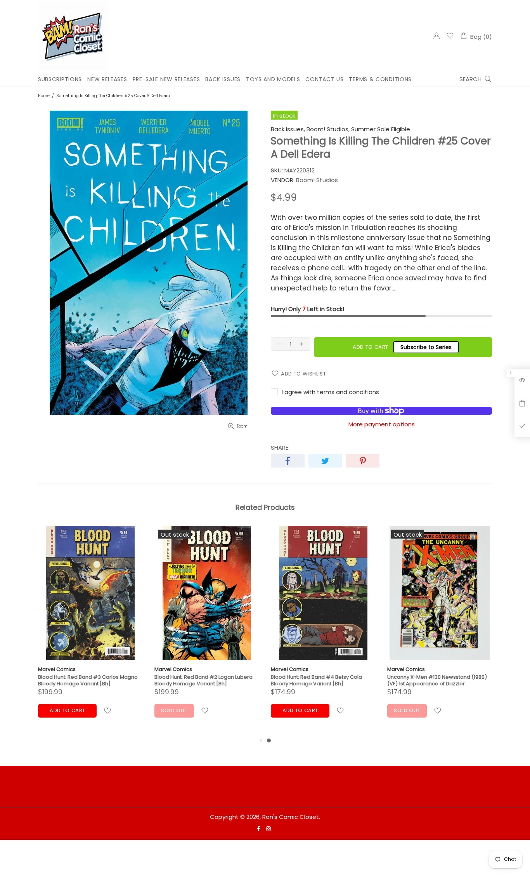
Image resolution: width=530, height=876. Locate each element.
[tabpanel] (323, 631)
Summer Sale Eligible (380, 129)
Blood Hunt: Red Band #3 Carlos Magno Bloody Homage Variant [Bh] (88, 680)
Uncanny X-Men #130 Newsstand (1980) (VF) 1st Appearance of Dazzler (437, 680)
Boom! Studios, (328, 129)
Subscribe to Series (426, 347)
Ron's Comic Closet (73, 36)
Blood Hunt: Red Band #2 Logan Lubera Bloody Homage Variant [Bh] (203, 680)
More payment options (381, 424)
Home (44, 96)
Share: (280, 448)
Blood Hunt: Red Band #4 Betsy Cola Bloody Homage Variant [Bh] (316, 680)
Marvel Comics (57, 669)
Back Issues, (288, 129)
